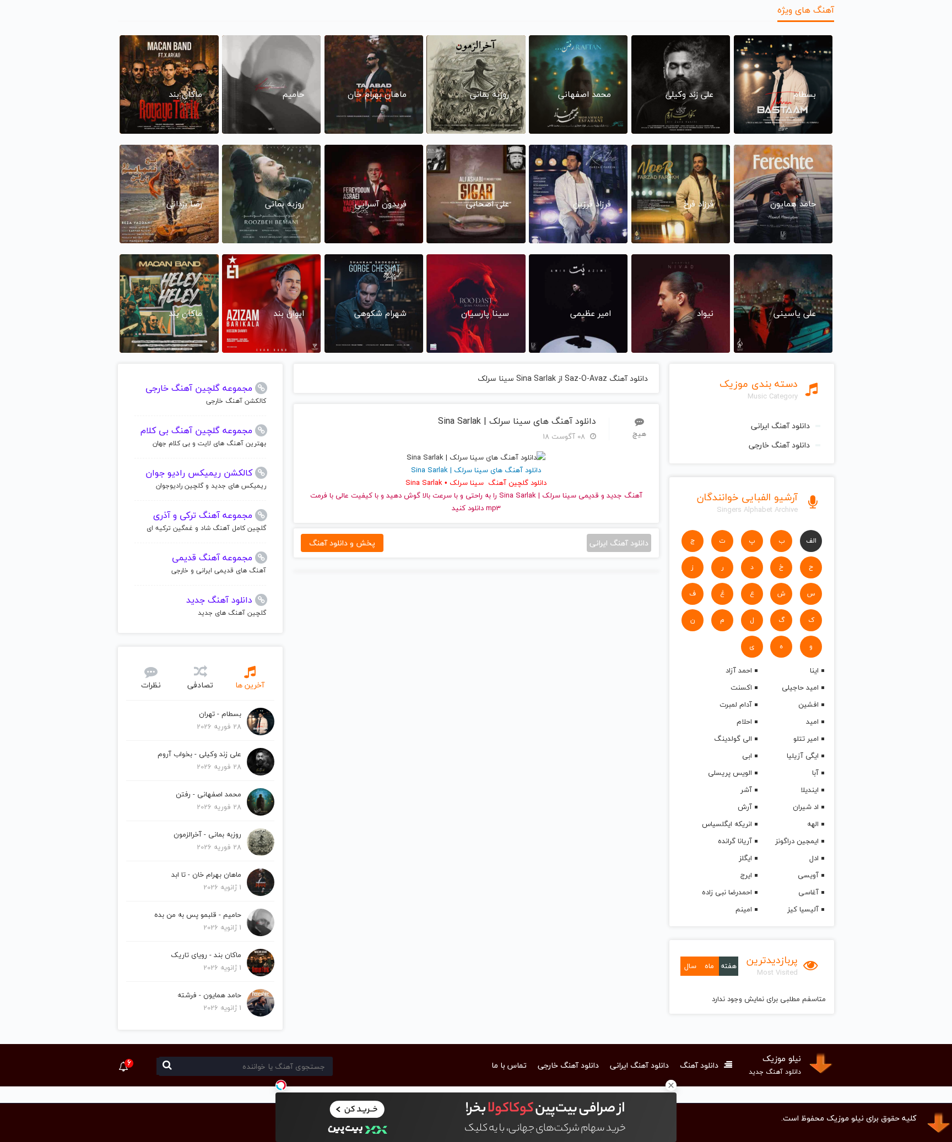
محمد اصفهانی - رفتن (208, 794)
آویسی (808, 875)
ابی (746, 756)
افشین (808, 704)
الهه (813, 824)
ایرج (745, 875)
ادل (814, 858)
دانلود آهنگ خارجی (779, 445)
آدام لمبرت (735, 704)
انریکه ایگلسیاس (726, 824)
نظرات (151, 685)
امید (812, 721)
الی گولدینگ (732, 739)
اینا (814, 670)
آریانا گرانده (734, 841)
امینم (743, 909)
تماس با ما (509, 1065)
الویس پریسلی (729, 773)
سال (690, 966)
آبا (815, 773)
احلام (744, 721)
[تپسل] (280, 1085)
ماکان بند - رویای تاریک (206, 955)
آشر (745, 790)
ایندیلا (809, 790)
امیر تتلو (806, 739)
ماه (709, 966)
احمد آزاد (738, 670)
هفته (729, 966)
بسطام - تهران (220, 714)
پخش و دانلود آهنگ (342, 543)
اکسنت (741, 687)
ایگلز (745, 858)
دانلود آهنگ (699, 1065)
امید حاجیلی (800, 687)
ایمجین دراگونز (797, 841)
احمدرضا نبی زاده (726, 892)
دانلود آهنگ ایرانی (780, 426)
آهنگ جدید (624, 495)
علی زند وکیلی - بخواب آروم (199, 754)
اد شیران (806, 807)
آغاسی (808, 892)
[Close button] (671, 1085)
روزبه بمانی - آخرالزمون (207, 834)
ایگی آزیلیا (803, 756)
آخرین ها (249, 685)
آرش (744, 807)
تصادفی (200, 685)
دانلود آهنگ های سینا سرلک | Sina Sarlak (517, 421)
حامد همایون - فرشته (209, 995)
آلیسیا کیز (803, 909)
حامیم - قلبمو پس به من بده (197, 915)
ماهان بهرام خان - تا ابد (206, 874)
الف (811, 541)
